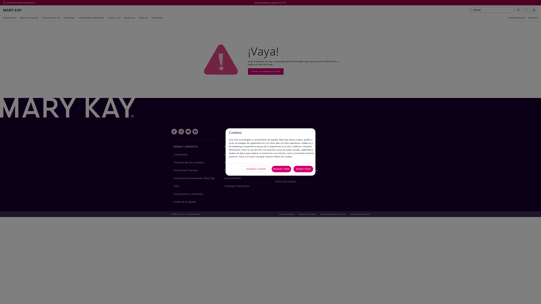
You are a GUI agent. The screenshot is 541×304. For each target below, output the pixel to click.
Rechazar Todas (281, 168)
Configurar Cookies (256, 168)
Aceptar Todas (303, 168)
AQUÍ (247, 156)
